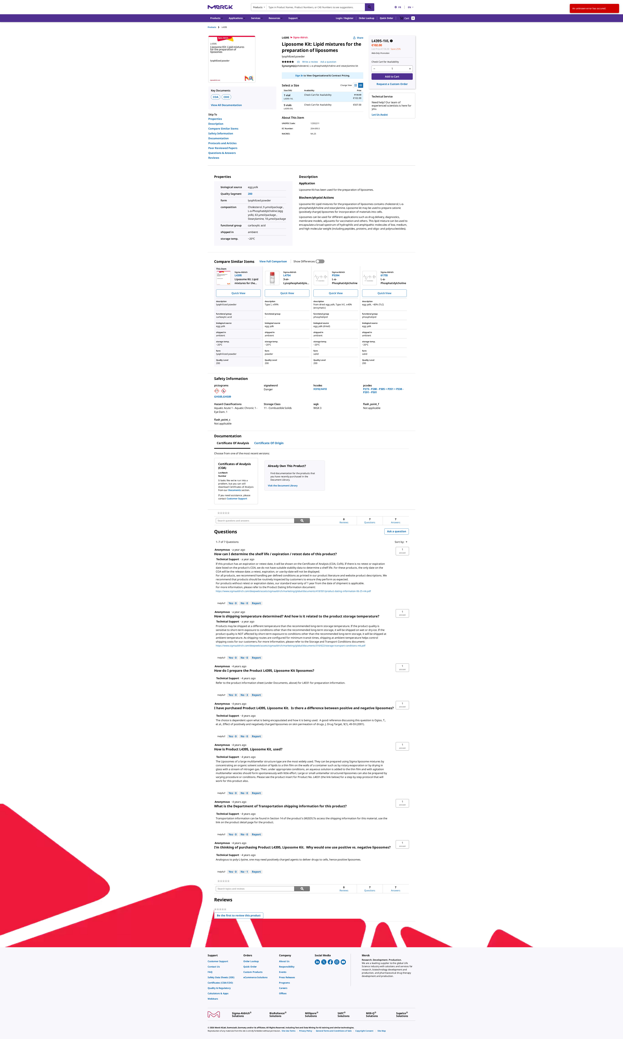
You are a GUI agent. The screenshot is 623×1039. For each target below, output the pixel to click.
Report (256, 603)
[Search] (369, 7)
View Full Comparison (273, 261)
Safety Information (220, 133)
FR (399, 7)
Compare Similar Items (223, 128)
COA (215, 97)
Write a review (310, 61)
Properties (215, 119)
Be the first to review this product (240, 916)
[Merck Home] (220, 7)
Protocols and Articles (222, 143)
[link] (223, 513)
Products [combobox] (258, 7)
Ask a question (328, 61)
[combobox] (312, 7)
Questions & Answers (222, 153)
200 (250, 194)
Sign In (299, 75)
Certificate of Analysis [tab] (233, 443)
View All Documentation (226, 105)
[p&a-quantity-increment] (410, 68)
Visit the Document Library (282, 485)
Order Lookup (366, 18)
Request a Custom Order (392, 84)
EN (409, 7)
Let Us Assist (380, 114)
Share (360, 37)
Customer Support (237, 498)
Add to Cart (392, 76)
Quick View (238, 293)
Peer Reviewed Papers (222, 148)
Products (212, 27)
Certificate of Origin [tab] (269, 443)
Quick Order (386, 18)
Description (215, 123)
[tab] (215, 27)
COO (226, 97)
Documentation (218, 138)
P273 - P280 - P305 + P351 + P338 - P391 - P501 (383, 390)
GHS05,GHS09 (222, 396)
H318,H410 (320, 389)
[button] (344, 18)
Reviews (213, 158)
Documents (234, 490)
